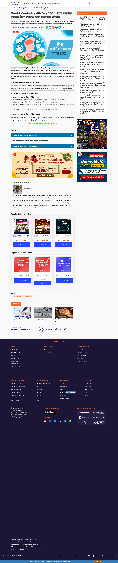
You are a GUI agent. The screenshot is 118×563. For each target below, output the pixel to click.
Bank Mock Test (81, 349)
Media (62, 389)
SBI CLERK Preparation (18, 386)
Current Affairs (46, 3)
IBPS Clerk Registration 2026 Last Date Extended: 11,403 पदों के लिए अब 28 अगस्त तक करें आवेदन (92, 111)
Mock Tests (88, 383)
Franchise (63, 395)
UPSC (37, 401)
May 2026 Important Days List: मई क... (64, 320)
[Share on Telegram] (50, 27)
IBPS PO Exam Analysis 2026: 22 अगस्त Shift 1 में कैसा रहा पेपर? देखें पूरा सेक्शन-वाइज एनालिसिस (92, 104)
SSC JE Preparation (17, 392)
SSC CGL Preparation (17, 395)
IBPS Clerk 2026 (16, 358)
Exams (25, 3)
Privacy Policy (112, 555)
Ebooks (87, 392)
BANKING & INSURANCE (43, 383)
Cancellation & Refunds (86, 555)
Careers (67, 392)
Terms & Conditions (100, 555)
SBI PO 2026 (15, 349)
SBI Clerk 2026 (15, 352)
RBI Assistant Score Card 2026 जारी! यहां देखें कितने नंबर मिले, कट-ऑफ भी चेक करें (92, 25)
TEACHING (39, 392)
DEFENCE (39, 395)
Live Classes (88, 386)
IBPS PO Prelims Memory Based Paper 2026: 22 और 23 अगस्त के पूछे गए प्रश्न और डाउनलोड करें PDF (92, 57)
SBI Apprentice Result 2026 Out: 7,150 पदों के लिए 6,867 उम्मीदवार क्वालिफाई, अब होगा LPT (92, 36)
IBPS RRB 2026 (15, 361)
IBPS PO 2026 (15, 355)
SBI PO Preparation (16, 383)
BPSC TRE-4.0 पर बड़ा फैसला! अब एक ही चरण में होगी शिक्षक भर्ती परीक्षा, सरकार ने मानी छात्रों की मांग (92, 19)
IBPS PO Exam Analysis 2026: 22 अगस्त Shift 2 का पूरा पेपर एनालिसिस (92, 91)
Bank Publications (82, 361)
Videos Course (89, 389)
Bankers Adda (48, 349)
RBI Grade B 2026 (16, 366)
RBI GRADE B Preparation (18, 401)
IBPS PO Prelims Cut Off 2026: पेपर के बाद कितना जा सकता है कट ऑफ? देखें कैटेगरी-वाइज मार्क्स (92, 50)
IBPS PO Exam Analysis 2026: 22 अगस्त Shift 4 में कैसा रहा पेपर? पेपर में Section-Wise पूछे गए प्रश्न (92, 78)
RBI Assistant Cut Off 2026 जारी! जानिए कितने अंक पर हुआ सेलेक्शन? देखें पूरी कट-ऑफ (91, 30)
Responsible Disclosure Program (67, 555)
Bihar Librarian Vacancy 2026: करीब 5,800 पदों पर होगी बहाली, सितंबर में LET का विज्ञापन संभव (92, 43)
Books (86, 395)
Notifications (34, 3)
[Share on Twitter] (59, 27)
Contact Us (63, 386)
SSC (37, 386)
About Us (63, 383)
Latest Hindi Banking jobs (19, 8)
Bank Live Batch (81, 355)
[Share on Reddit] (53, 27)
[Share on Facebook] (56, 27)
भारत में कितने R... (38, 319)
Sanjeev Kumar (17, 27)
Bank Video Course (82, 352)
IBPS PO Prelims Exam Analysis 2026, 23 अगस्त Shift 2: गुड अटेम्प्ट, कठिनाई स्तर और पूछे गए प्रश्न (92, 64)
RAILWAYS (39, 389)
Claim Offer (97, 561)
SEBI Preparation (16, 389)
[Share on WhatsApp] (47, 27)
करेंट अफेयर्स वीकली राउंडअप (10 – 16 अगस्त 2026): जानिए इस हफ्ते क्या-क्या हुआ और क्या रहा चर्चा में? (92, 97)
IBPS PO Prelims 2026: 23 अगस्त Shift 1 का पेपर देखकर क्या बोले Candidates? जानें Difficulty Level (92, 71)
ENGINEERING (40, 398)
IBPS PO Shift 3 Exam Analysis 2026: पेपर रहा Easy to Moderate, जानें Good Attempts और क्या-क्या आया (92, 85)
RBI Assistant (15, 398)
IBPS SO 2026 (15, 364)
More (56, 3)
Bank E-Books (81, 358)
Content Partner (65, 398)
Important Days (28, 296)
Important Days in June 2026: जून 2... (22, 320)
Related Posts (16, 303)
